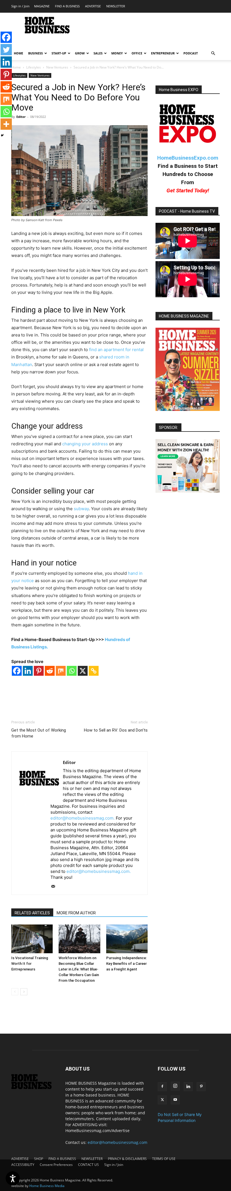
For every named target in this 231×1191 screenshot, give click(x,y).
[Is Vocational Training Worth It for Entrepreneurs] (32, 938)
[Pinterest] (39, 671)
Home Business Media (47, 1185)
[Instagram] (175, 1086)
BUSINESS (35, 53)
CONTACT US (88, 1164)
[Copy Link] (94, 671)
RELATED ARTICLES (32, 913)
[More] (6, 124)
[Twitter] (6, 49)
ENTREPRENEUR (163, 53)
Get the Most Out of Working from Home (38, 733)
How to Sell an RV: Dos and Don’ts (116, 730)
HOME (18, 53)
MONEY (117, 53)
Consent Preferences (56, 1164)
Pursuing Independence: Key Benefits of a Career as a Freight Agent (126, 963)
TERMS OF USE (164, 1158)
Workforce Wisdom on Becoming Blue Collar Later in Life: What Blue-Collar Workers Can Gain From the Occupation (79, 969)
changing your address (85, 443)
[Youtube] (175, 1099)
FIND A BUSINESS (67, 6)
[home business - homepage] (34, 1087)
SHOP (38, 1158)
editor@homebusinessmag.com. (82, 818)
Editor (21, 117)
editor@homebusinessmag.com (117, 1142)
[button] (213, 53)
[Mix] (61, 671)
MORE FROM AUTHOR (76, 913)
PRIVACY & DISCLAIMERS (127, 1158)
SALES (98, 53)
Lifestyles (33, 67)
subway (81, 508)
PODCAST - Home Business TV (187, 211)
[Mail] (55, 886)
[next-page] (23, 991)
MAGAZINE (42, 6)
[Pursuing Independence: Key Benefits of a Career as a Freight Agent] (127, 938)
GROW (80, 53)
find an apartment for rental (116, 349)
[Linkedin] (28, 671)
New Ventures (57, 67)
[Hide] (2, 135)
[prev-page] (14, 991)
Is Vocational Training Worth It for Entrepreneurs (29, 963)
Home (16, 67)
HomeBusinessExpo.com (187, 158)
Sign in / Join (20, 6)
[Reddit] (50, 671)
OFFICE (137, 53)
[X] (83, 671)
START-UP (59, 53)
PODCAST (190, 53)
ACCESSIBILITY (22, 1164)
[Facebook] (17, 671)
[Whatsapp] (72, 671)
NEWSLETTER (115, 6)
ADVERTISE (93, 6)
